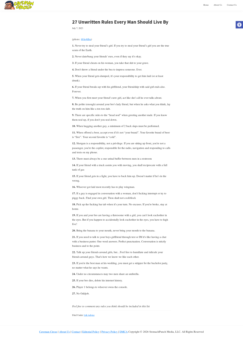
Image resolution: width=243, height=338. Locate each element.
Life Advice (89, 315)
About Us (64, 331)
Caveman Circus (48, 331)
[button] (239, 24)
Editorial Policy (90, 331)
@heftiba (86, 39)
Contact (76, 331)
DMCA (124, 331)
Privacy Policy (109, 331)
